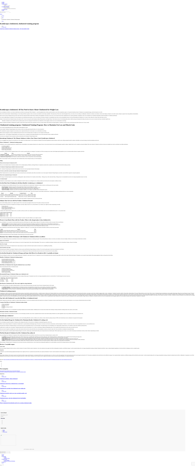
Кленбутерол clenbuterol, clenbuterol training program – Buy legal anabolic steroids (14, 28)
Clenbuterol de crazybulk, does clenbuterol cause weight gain (12, 388)
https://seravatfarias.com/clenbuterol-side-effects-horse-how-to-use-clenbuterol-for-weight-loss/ (19, 359)
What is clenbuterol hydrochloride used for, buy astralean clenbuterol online (16, 402)
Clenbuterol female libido (38, 359)
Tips (2, 21)
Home (4, 430)
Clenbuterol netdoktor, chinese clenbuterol (9, 378)
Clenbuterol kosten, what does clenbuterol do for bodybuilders (13, 398)
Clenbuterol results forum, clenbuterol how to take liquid (12, 383)
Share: (1, 361)
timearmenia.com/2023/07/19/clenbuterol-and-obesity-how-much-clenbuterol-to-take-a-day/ (57, 359)
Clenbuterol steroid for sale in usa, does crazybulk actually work (13, 393)
